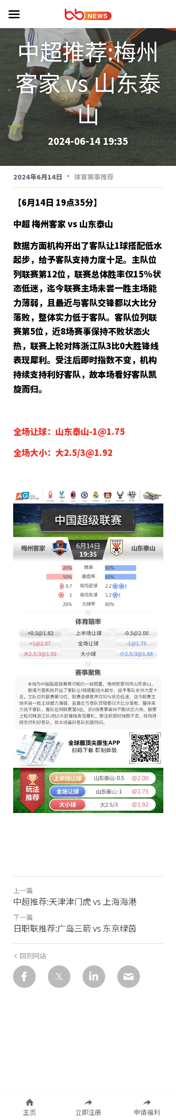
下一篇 (23, 917)
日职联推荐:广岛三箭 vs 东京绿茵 (75, 928)
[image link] (88, 13)
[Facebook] (24, 976)
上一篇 (23, 890)
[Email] (128, 976)
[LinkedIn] (94, 976)
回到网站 (33, 955)
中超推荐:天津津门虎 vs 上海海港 (75, 901)
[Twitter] (59, 976)
